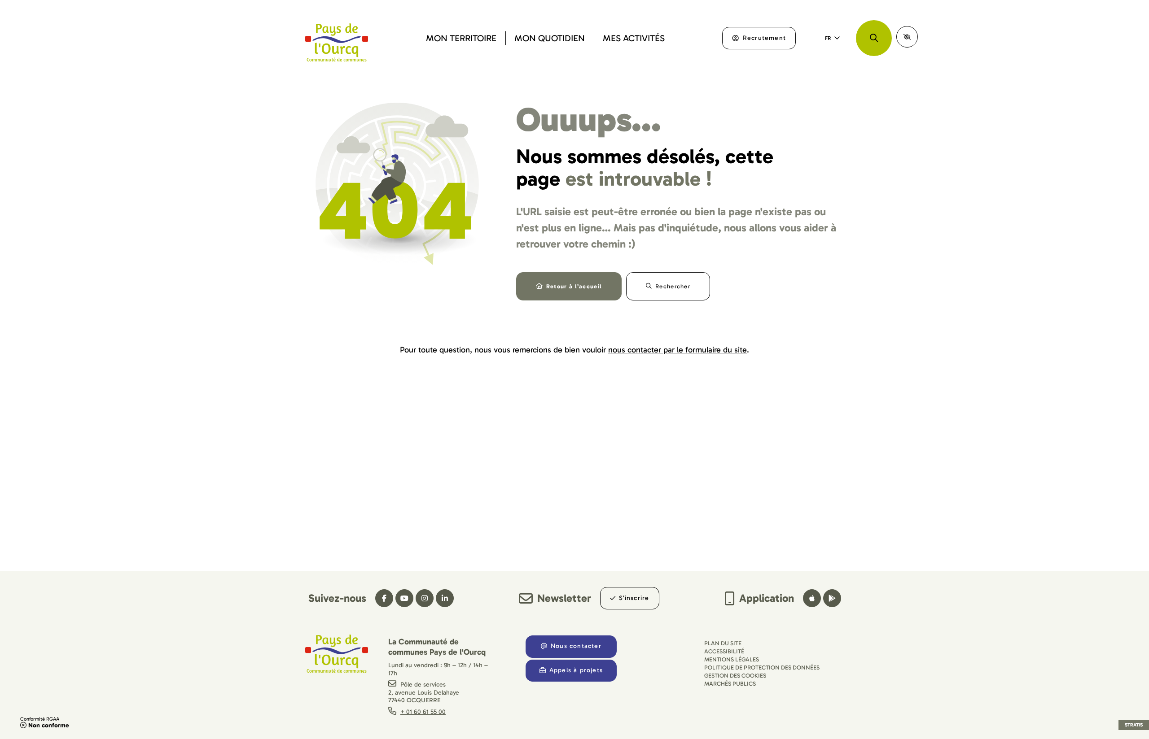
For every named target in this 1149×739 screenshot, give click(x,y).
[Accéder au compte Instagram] (425, 598)
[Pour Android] (832, 598)
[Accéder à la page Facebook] (384, 598)
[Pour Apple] (812, 598)
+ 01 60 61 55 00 (423, 712)
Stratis (1134, 725)
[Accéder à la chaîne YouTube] (404, 598)
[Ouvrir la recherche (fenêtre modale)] (874, 38)
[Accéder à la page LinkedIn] (445, 598)
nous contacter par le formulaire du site (677, 350)
